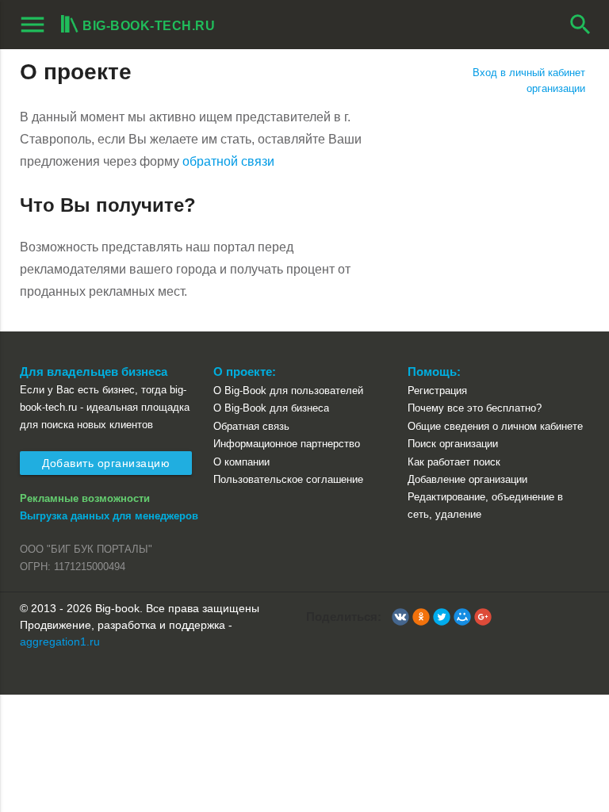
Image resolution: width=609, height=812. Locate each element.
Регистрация (437, 390)
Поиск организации (453, 444)
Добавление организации (467, 479)
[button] (400, 617)
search (580, 24)
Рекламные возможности (85, 498)
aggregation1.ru (60, 641)
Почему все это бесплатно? (475, 408)
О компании (241, 462)
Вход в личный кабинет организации (529, 80)
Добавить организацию (106, 463)
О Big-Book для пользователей (288, 390)
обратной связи (228, 161)
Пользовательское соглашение (288, 479)
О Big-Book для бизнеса (271, 408)
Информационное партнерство (286, 444)
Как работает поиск (454, 462)
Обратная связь (251, 426)
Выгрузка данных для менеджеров (109, 516)
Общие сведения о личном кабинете (495, 426)
